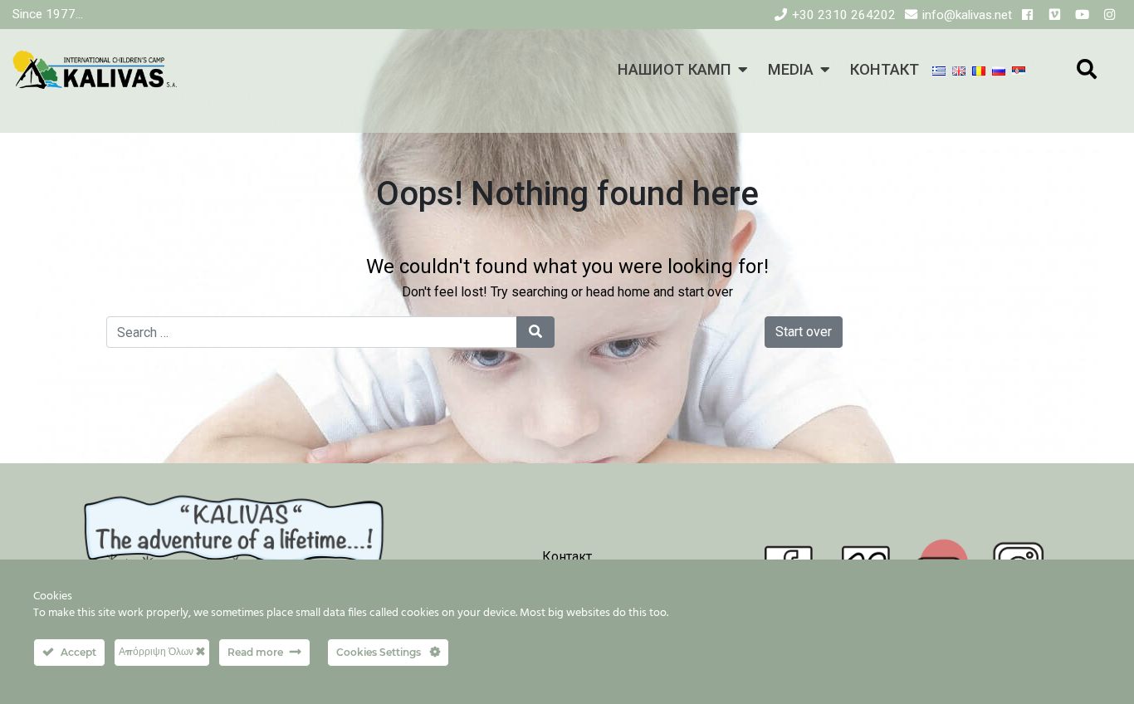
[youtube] (1082, 14)
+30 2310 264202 (844, 14)
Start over (803, 332)
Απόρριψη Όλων (157, 651)
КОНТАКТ (884, 69)
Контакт (567, 557)
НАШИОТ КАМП (674, 69)
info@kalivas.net (967, 14)
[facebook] (1027, 14)
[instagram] (1109, 14)
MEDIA (791, 69)
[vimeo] (1055, 14)
